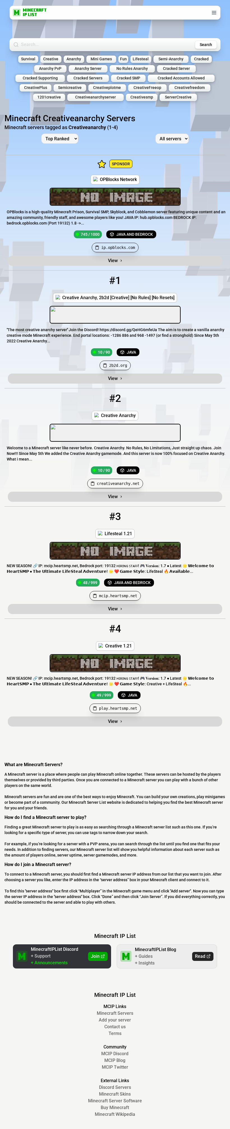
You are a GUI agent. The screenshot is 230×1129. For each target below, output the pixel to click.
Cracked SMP (128, 78)
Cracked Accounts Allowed (181, 78)
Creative (50, 59)
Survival (28, 59)
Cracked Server (176, 68)
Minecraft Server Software (115, 1100)
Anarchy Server (88, 68)
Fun (123, 59)
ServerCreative (178, 97)
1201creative (49, 97)
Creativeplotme (107, 87)
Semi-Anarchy (170, 59)
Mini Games (101, 59)
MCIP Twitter (115, 1067)
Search (206, 44)
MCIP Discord (114, 1053)
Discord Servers (115, 1087)
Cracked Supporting (40, 78)
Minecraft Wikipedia (115, 1114)
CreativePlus (35, 87)
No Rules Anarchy (132, 68)
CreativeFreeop (147, 87)
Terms (115, 1033)
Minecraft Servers (115, 1013)
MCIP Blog (114, 1060)
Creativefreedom (189, 87)
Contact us (115, 1026)
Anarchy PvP (50, 68)
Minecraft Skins (115, 1094)
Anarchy (73, 59)
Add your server (115, 1020)
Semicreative (70, 87)
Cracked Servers (87, 78)
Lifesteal (141, 59)
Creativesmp (141, 97)
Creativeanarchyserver (95, 97)
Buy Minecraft (115, 1107)
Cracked (201, 59)
